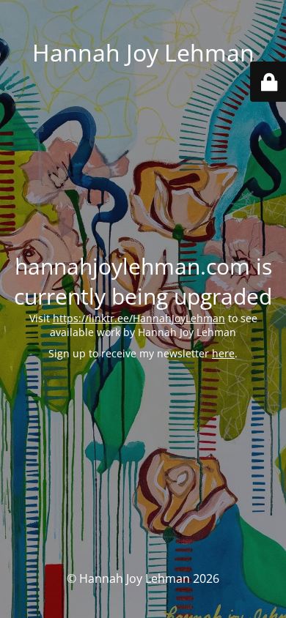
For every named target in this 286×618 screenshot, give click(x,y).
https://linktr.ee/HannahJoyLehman (139, 318)
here (223, 353)
